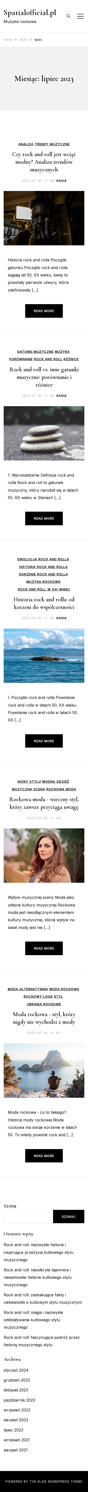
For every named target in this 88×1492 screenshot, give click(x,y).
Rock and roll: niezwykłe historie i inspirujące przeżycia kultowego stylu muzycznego (38, 1252)
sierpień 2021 (16, 1450)
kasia (61, 181)
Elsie (42, 1481)
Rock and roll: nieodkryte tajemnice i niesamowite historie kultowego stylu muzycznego (38, 1277)
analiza (25, 144)
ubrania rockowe (44, 1004)
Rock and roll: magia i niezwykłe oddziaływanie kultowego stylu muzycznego (33, 1320)
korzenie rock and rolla (43, 574)
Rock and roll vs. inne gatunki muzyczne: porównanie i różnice (44, 377)
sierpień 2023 (16, 1419)
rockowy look (38, 996)
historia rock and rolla (43, 566)
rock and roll (48, 359)
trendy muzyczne (52, 144)
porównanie (21, 359)
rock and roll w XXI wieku (44, 589)
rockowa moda (61, 789)
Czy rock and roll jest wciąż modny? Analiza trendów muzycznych (44, 162)
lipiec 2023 (13, 1430)
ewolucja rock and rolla (43, 559)
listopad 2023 (16, 1389)
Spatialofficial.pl (30, 12)
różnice (71, 359)
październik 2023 (19, 1400)
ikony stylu (29, 781)
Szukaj (10, 1205)
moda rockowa (64, 989)
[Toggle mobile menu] (80, 16)
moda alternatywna (28, 989)
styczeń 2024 (16, 1370)
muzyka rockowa (43, 581)
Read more (44, 311)
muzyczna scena (28, 789)
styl (58, 996)
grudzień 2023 (17, 1380)
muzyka (62, 351)
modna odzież (55, 781)
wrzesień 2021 (17, 1439)
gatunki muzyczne (35, 351)
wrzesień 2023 (17, 1410)
